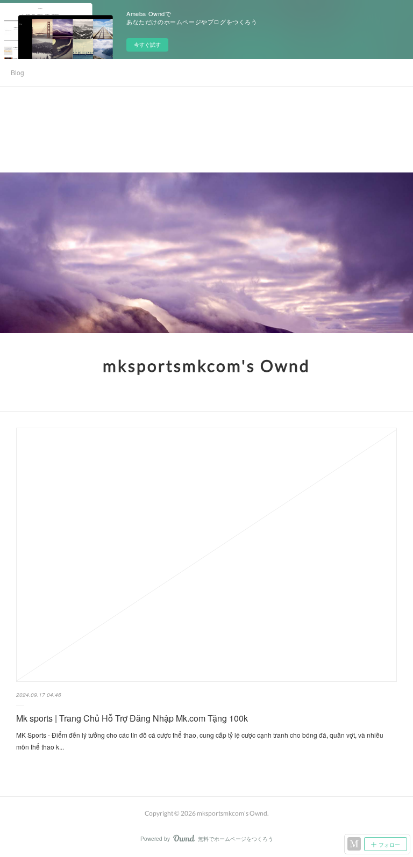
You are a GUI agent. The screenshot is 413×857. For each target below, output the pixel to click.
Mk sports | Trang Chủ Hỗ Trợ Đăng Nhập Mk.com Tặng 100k (132, 718)
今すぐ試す (147, 44)
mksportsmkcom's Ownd (206, 365)
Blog (17, 72)
